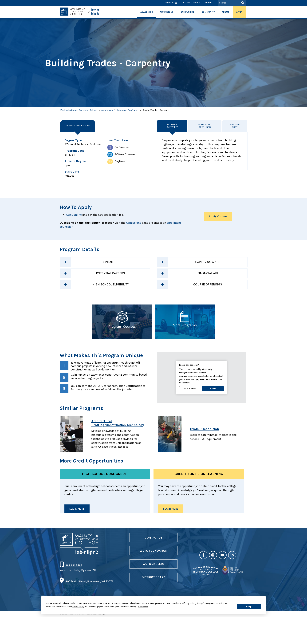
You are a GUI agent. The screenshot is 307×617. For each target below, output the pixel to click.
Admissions (133, 222)
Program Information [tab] (78, 125)
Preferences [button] (143, 607)
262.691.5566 (73, 565)
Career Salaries (207, 262)
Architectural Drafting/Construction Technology (117, 423)
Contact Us (110, 262)
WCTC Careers (154, 564)
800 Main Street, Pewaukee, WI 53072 (89, 581)
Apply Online (218, 216)
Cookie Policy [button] (78, 607)
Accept (249, 606)
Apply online (74, 214)
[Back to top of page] (300, 609)
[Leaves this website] (205, 573)
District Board (153, 577)
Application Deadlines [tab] (204, 125)
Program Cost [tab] (234, 125)
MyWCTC (169, 2)
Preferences (190, 388)
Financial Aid (207, 273)
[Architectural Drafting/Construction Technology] (74, 434)
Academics (107, 110)
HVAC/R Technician (204, 429)
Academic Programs (127, 110)
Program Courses (122, 327)
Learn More (77, 508)
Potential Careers (110, 273)
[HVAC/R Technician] (172, 434)
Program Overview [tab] (172, 125)
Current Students (191, 2)
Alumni (208, 2)
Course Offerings (207, 284)
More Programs (185, 325)
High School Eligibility (110, 284)
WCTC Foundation (153, 550)
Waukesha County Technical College (78, 110)
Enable (213, 388)
